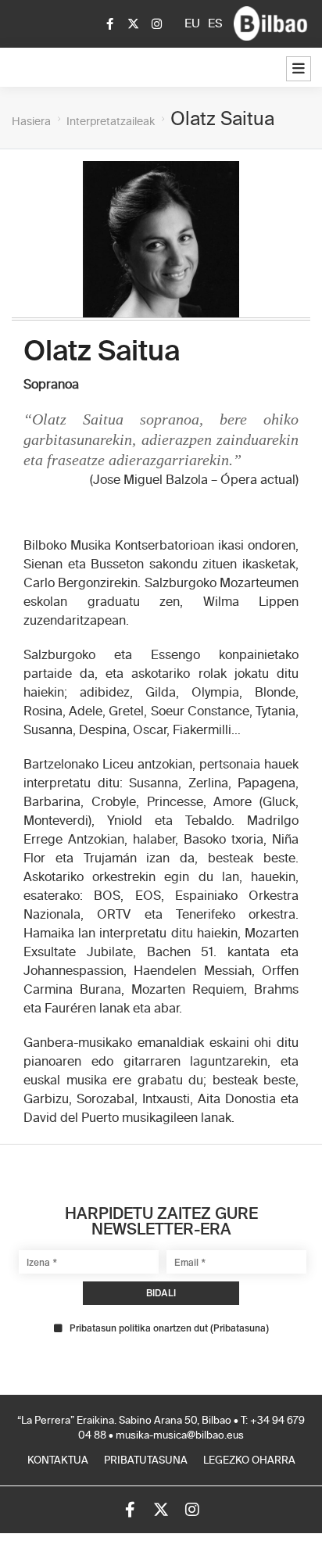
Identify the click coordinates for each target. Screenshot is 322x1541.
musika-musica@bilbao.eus (180, 1436)
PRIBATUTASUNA (146, 1461)
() (169, 1328)
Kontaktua (57, 1461)
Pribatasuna (239, 1328)
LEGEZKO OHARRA (249, 1461)
